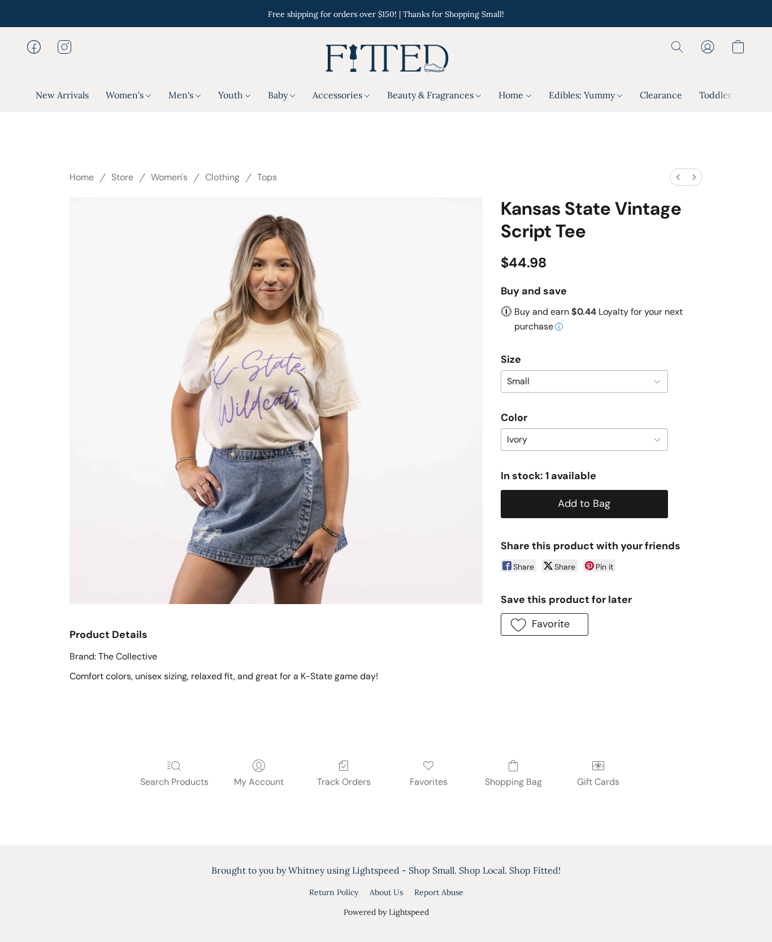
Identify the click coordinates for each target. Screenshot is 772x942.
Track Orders (344, 782)
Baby (279, 95)
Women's (126, 95)
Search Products (174, 782)
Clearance (661, 95)
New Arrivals (62, 95)
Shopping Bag (513, 782)
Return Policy (333, 892)
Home (512, 95)
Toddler (716, 95)
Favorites (429, 782)
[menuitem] (678, 177)
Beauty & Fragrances (431, 95)
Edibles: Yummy (583, 95)
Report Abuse (438, 892)
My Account (259, 782)
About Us (386, 892)
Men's (182, 95)
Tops (267, 177)
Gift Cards (598, 782)
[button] (386, 58)
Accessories (339, 95)
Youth (231, 95)
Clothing (222, 177)
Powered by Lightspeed (386, 912)
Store (122, 177)
